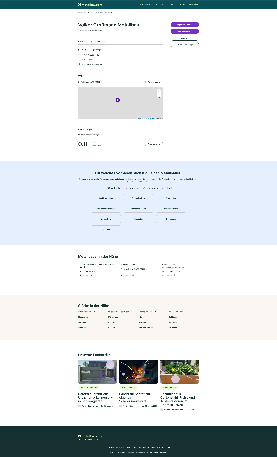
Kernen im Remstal (176, 312)
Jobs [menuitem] (172, 4)
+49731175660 (88, 55)
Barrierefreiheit (132, 447)
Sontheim (173, 322)
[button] (118, 100)
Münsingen (113, 317)
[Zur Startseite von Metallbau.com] (90, 4)
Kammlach (112, 327)
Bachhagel (82, 327)
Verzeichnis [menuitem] (143, 4)
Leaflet (141, 119)
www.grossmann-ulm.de (92, 64)
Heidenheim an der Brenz (118, 312)
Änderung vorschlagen (184, 45)
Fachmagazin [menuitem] (160, 4)
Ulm (89, 12)
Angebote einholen (185, 25)
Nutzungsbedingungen (147, 447)
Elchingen (173, 317)
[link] (97, 270)
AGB (158, 447)
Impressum (166, 447)
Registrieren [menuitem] (194, 4)
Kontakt (111, 447)
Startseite (81, 12)
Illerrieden (173, 327)
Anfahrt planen (154, 82)
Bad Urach (112, 322)
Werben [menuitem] (182, 4)
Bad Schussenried (146, 327)
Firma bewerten (154, 144)
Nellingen (142, 322)
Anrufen (184, 38)
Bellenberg (82, 322)
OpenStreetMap (150, 119)
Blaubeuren (83, 317)
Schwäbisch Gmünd (86, 312)
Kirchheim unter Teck (147, 312)
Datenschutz (120, 447)
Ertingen (142, 317)
